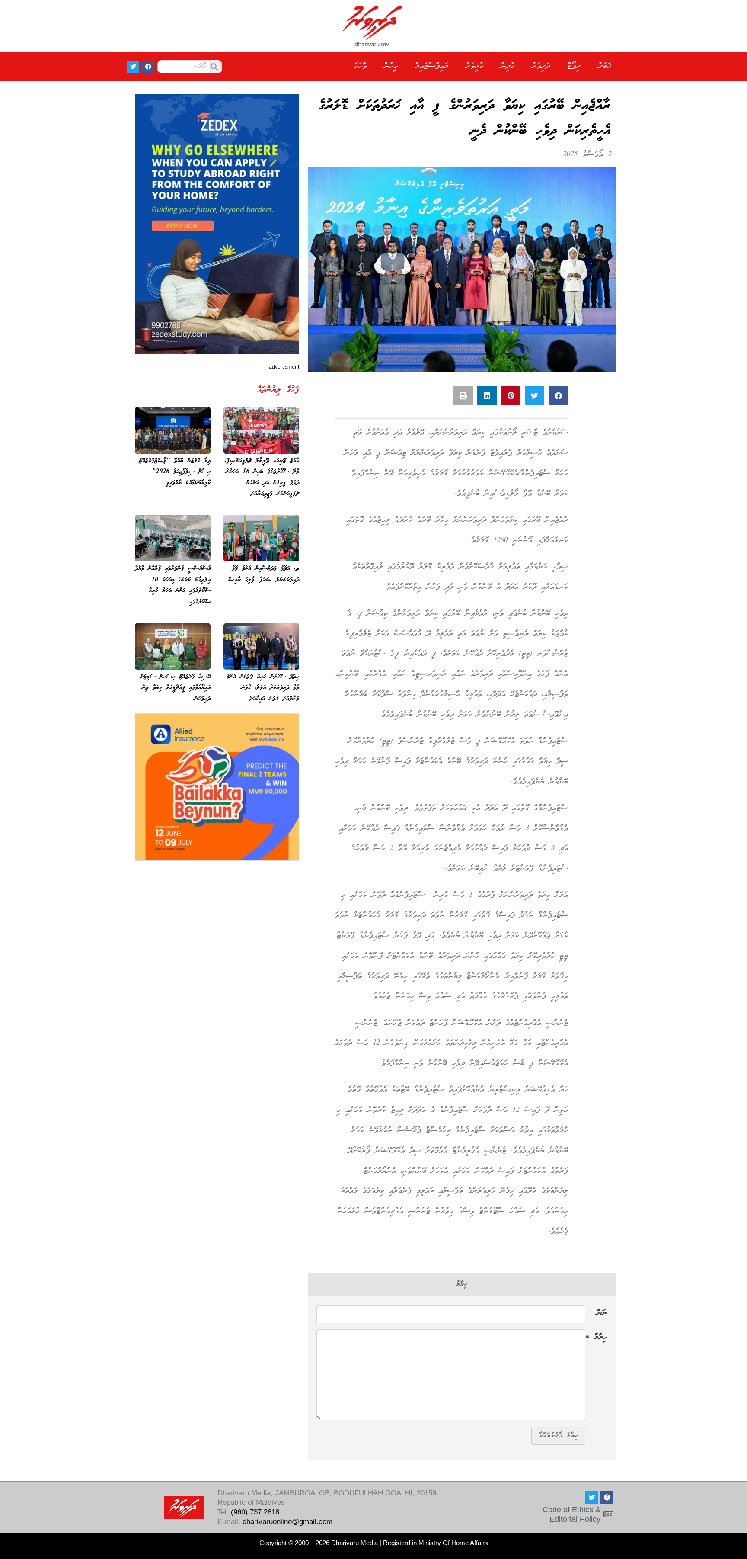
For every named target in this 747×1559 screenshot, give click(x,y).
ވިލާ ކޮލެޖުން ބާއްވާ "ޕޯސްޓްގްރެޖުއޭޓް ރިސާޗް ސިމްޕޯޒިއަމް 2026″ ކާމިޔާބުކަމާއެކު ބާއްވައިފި (175, 472)
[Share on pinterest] (510, 395)
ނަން (602, 1314)
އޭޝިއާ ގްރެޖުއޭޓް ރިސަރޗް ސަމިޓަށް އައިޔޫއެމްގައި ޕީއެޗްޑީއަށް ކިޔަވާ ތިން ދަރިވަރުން (175, 688)
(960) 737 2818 (255, 1512)
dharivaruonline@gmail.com (287, 1521)
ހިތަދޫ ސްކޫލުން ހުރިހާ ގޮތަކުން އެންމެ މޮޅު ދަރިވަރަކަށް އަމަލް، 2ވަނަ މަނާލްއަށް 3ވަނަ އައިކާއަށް (263, 688)
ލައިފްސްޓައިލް (431, 66)
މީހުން (391, 66)
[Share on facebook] (558, 395)
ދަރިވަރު (541, 66)
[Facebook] (148, 67)
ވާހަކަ (360, 66)
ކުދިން (507, 66)
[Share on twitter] (534, 395)
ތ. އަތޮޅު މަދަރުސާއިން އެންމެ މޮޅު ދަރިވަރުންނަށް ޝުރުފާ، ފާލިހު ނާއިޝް (263, 574)
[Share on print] (463, 395)
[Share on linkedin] (487, 395)
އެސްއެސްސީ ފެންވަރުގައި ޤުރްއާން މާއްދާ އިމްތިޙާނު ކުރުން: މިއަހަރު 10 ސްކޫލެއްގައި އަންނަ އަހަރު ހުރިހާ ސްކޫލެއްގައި (173, 585)
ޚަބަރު (604, 66)
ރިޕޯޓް (574, 66)
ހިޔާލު (596, 1338)
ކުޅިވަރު (474, 66)
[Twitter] (133, 67)
